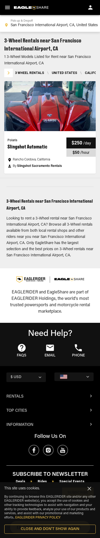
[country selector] (74, 376)
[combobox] (50, 23)
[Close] (89, 488)
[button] (50, 127)
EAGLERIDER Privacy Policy (38, 517)
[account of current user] (90, 7)
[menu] (7, 7)
